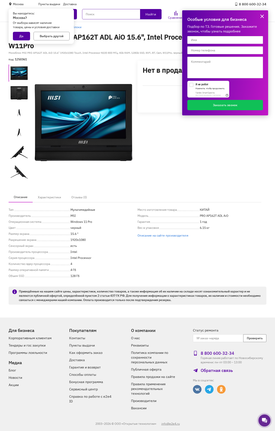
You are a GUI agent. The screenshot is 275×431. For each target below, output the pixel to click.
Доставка (69, 4)
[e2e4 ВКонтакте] (197, 389)
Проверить (255, 338)
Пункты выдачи (49, 4)
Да (21, 36)
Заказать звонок (225, 105)
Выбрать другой (51, 36)
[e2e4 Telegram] (209, 389)
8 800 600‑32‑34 (252, 4)
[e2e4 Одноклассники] (221, 389)
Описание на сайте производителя (163, 235)
